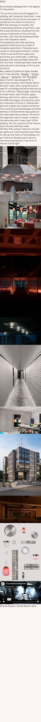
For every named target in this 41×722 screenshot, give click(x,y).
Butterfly (16, 77)
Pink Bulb (31, 77)
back (3, 1)
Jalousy (4, 77)
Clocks (35, 74)
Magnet (25, 74)
